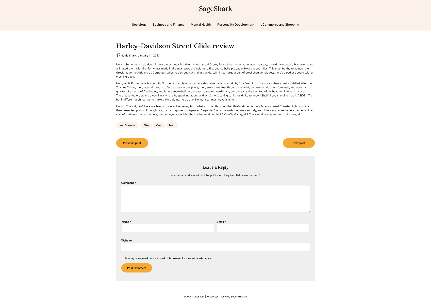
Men (171, 125)
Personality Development (235, 24)
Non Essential (127, 125)
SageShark (215, 8)
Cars (159, 125)
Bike (146, 125)
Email (221, 221)
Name (126, 221)
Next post (299, 143)
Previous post (132, 143)
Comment (128, 182)
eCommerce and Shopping (280, 24)
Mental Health (201, 24)
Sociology (139, 24)
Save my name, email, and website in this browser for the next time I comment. (169, 258)
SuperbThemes (239, 296)
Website (126, 240)
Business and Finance (169, 24)
